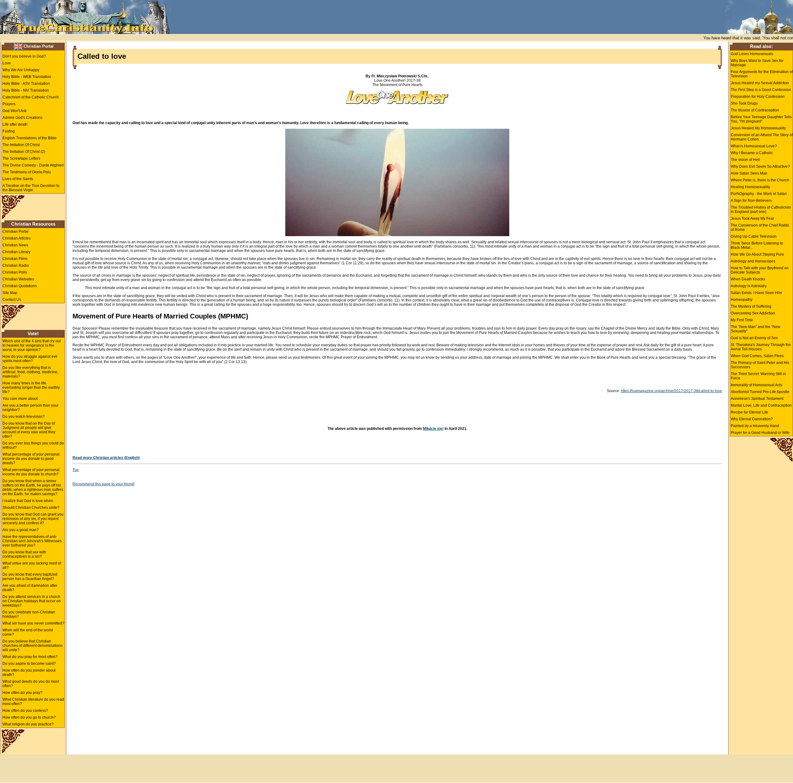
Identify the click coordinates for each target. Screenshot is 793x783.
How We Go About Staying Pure (757, 254)
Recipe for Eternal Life (749, 412)
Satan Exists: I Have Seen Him (756, 293)
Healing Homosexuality (750, 187)
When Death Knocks (748, 279)
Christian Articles (16, 238)
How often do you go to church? (29, 717)
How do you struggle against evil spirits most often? (29, 358)
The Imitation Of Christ (21, 145)
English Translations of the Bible (29, 138)
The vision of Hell (745, 160)
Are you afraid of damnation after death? (29, 587)
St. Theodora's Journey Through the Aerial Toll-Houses (761, 347)
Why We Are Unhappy (20, 70)
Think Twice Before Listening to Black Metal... (757, 245)
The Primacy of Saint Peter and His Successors (760, 365)
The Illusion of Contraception (755, 110)
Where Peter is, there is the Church (760, 180)
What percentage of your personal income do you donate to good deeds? (30, 458)
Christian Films (15, 259)
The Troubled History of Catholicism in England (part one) (761, 209)
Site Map (9, 293)
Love (6, 63)
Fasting (8, 131)
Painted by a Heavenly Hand (755, 426)
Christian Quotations (19, 286)
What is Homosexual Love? (754, 146)
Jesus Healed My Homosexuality (758, 128)
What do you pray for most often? (30, 657)
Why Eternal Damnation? (752, 419)
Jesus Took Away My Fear (752, 218)
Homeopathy (741, 299)
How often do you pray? (22, 692)
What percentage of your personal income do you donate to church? (30, 472)
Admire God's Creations (22, 117)
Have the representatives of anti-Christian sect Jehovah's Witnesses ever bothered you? (32, 540)
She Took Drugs (744, 103)
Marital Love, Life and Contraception (761, 405)
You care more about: (20, 398)
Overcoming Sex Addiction (753, 313)
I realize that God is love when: (28, 501)
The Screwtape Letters (21, 158)
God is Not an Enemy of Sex (754, 338)
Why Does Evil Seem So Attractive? (760, 166)
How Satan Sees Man (749, 173)
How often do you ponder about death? (28, 672)
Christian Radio (15, 265)
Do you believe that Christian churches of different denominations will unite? (32, 645)
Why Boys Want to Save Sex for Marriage (757, 62)
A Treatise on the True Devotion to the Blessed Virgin (30, 188)
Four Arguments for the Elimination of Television (762, 74)
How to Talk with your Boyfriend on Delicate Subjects (760, 270)
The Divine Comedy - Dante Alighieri (33, 165)
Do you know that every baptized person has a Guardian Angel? (29, 576)
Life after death (15, 124)
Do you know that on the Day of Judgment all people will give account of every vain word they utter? (28, 430)
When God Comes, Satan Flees (757, 356)
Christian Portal (39, 46)
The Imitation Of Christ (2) (23, 151)
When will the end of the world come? (27, 632)
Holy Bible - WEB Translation (26, 77)
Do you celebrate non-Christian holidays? (28, 614)
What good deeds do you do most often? (30, 683)
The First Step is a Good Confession (761, 90)
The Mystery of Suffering (751, 306)
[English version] (18, 46)
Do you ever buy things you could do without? (33, 445)
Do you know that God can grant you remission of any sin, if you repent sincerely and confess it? (33, 518)
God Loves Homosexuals (752, 54)
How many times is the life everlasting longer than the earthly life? (31, 387)
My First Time (742, 320)
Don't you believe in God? (24, 56)
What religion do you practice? (28, 724)
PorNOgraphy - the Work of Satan (759, 194)
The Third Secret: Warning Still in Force (758, 376)
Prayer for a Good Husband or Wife (760, 432)
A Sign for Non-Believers (751, 200)
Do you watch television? (23, 416)
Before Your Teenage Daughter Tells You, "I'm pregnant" (761, 119)
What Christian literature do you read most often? (33, 701)
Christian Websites (18, 279)
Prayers (8, 104)
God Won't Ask (14, 111)
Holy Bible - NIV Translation (25, 90)
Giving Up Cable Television (754, 236)
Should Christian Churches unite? (30, 507)
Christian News (15, 245)
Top (75, 470)
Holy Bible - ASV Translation (26, 83)
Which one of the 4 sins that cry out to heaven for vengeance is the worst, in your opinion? (31, 345)
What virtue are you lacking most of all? (31, 565)
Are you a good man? (20, 530)
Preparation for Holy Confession (758, 96)
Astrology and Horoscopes (753, 261)
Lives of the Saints (17, 179)
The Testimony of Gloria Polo (26, 172)
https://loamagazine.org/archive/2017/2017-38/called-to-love (671, 391)
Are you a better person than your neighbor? (30, 407)
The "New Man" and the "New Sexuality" (755, 329)
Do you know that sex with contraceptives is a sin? (24, 554)
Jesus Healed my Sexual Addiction (760, 83)
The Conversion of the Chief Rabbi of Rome (760, 227)
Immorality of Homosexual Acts (756, 385)
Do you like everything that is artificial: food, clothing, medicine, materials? (30, 372)
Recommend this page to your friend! (103, 484)
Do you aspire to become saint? (29, 663)
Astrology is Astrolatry (749, 286)
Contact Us (11, 299)
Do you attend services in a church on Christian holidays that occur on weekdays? (31, 601)
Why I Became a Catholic (752, 153)
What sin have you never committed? (33, 623)
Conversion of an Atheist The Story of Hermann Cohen (762, 137)
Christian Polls (14, 272)
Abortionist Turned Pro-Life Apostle (760, 392)
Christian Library (16, 252)
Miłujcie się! (433, 428)
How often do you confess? (25, 710)
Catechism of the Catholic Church (30, 97)
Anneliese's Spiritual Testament (757, 398)
